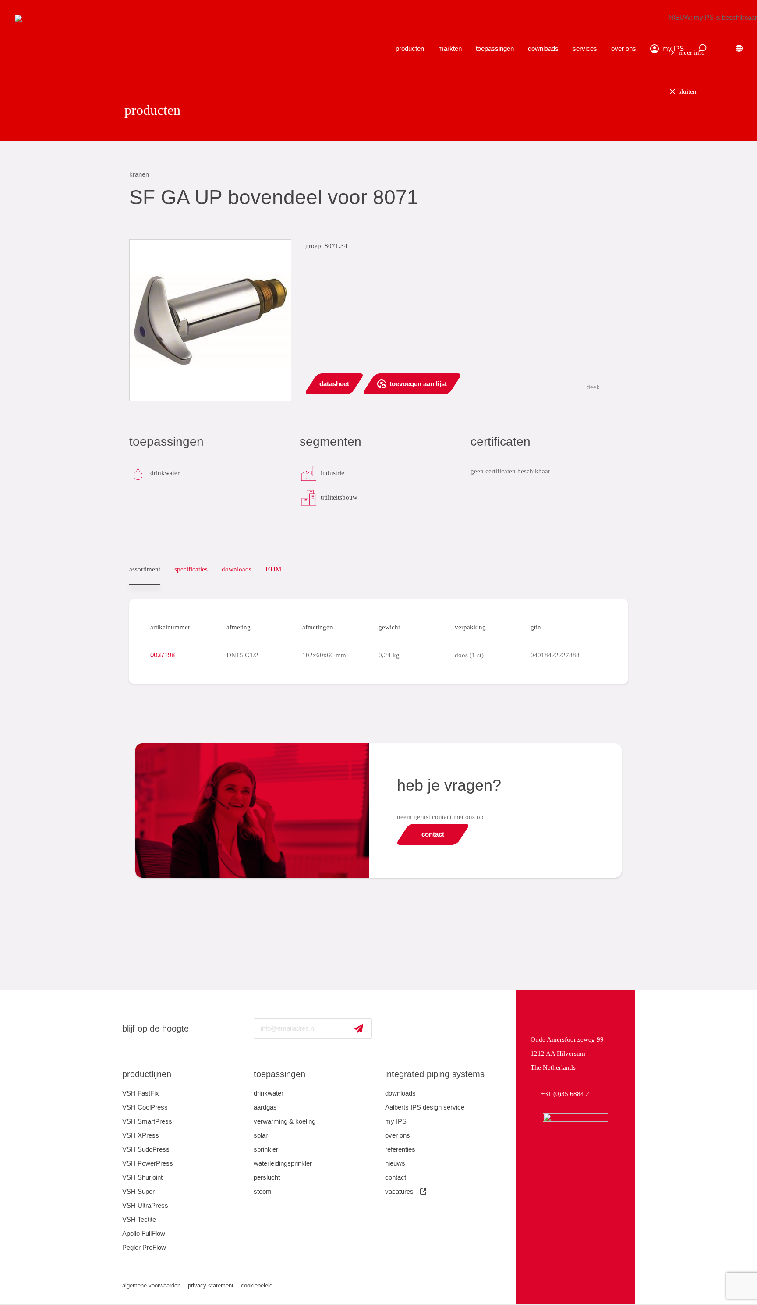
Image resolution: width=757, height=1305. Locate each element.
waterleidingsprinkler (283, 1163)
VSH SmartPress (147, 1121)
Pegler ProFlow (144, 1247)
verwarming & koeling (284, 1121)
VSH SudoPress (146, 1149)
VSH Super (138, 1191)
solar (261, 1135)
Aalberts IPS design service (424, 1107)
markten (450, 48)
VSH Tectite (139, 1219)
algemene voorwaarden (151, 1285)
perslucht (267, 1177)
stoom (263, 1191)
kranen (139, 174)
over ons (623, 48)
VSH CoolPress (145, 1107)
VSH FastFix (140, 1093)
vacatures (399, 1191)
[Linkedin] (390, 1028)
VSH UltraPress (145, 1205)
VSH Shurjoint (142, 1177)
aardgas (265, 1107)
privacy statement (210, 1285)
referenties (400, 1149)
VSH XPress (140, 1135)
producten (410, 48)
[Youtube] (413, 1028)
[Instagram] (437, 1028)
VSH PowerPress (147, 1163)
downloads (543, 48)
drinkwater (268, 1093)
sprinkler (266, 1149)
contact (395, 1177)
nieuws (395, 1163)
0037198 (162, 655)
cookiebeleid (256, 1285)
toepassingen (495, 48)
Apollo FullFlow (143, 1233)
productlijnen (146, 1074)
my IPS (396, 1121)
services (585, 48)
